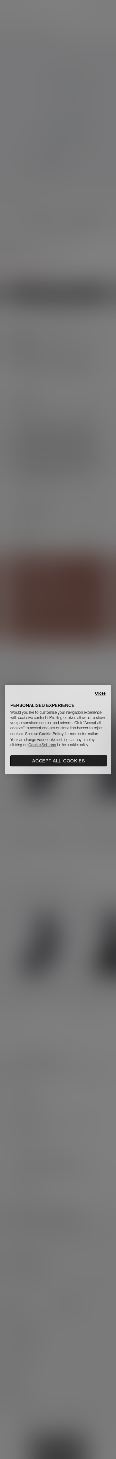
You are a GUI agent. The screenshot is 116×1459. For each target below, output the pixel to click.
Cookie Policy (51, 733)
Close (100, 693)
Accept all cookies (58, 761)
